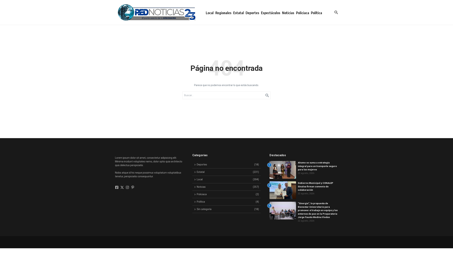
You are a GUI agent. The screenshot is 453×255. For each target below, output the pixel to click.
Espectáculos (270, 13)
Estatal (238, 13)
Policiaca (302, 13)
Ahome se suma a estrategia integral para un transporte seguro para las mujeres (317, 166)
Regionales (223, 13)
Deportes (252, 13)
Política (316, 13)
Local (210, 13)
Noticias (288, 13)
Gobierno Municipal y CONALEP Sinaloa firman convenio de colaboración (315, 186)
